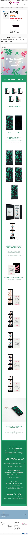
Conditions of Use (3, 523)
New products (2, 0)
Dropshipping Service (10, 528)
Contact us (26, 0)
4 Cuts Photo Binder (12, 31)
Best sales (6, 0)
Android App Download (9, 524)
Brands (9, 0)
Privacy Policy (2, 524)
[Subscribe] (8, 515)
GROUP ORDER (9, 527)
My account (22, 0)
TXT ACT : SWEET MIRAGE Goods (14, 30)
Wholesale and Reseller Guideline (10, 526)
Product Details (14, 37)
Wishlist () (18, 0)
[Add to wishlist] (20, 26)
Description (8, 37)
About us (2, 522)
